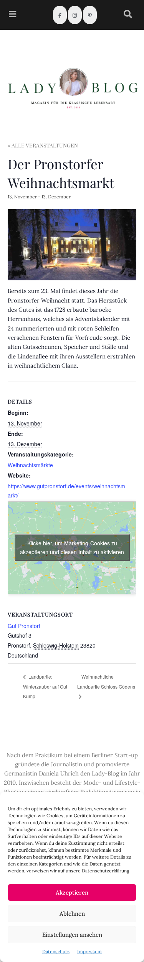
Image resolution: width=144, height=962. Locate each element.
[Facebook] (60, 15)
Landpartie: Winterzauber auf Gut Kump (45, 686)
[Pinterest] (90, 15)
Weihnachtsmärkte (30, 465)
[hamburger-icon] (12, 15)
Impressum (89, 951)
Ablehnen (72, 913)
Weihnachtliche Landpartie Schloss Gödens (106, 681)
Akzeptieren (72, 892)
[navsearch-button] (128, 15)
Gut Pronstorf (24, 626)
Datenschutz (56, 951)
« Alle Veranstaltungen (43, 145)
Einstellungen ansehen (72, 934)
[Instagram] (75, 15)
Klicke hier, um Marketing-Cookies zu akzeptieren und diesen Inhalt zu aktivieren (72, 547)
